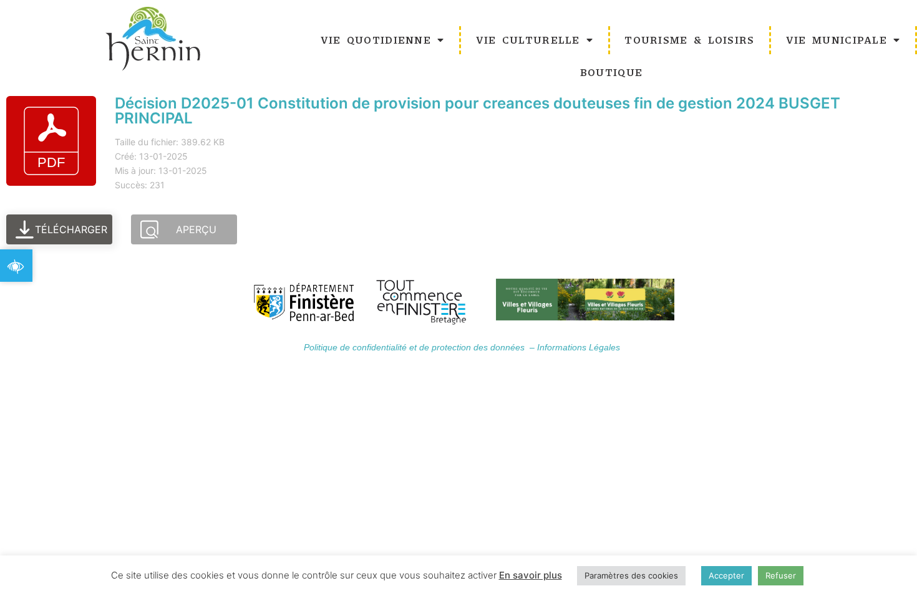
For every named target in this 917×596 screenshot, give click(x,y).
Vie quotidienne (376, 39)
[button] (16, 265)
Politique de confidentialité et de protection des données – (420, 347)
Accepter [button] (726, 575)
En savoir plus (530, 575)
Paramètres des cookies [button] (631, 575)
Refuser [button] (780, 575)
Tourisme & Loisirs (689, 39)
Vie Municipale (836, 39)
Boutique (611, 72)
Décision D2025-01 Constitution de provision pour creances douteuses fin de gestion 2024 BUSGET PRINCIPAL (477, 110)
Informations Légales (578, 347)
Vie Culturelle (528, 39)
